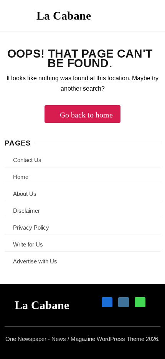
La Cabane (63, 15)
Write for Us (28, 244)
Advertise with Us (35, 261)
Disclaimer (26, 210)
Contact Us (27, 160)
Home (20, 177)
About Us (24, 193)
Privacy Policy (31, 227)
